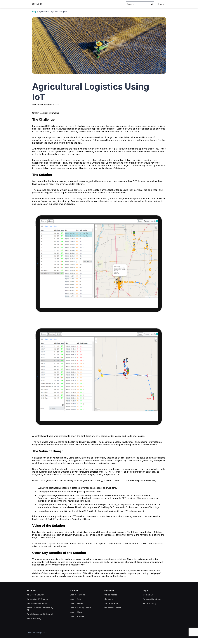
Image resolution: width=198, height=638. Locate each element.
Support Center (111, 603)
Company (108, 599)
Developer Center (112, 608)
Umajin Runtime (77, 616)
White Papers (110, 595)
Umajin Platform (77, 595)
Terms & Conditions (152, 599)
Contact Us (148, 595)
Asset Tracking (34, 618)
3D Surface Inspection (37, 603)
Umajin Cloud (76, 612)
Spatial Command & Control (40, 614)
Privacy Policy (149, 603)
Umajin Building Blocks (80, 608)
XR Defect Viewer (35, 595)
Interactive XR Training (37, 599)
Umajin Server (76, 603)
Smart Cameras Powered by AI (40, 609)
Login (161, 4)
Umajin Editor (76, 599)
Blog (34, 11)
